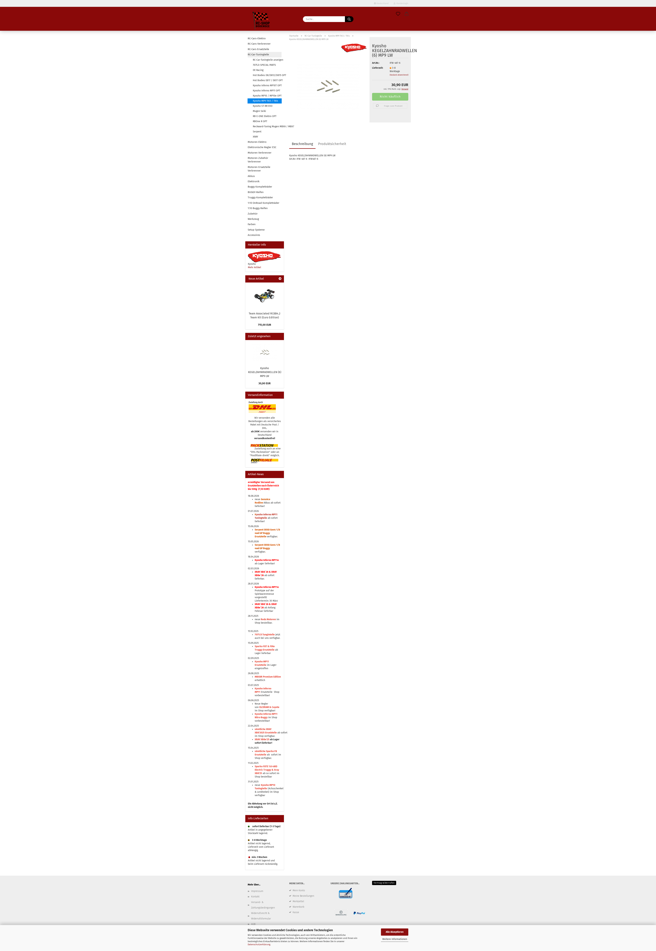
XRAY (255, 136)
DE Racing (258, 70)
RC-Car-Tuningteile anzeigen (267, 59)
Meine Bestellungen (303, 895)
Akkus (251, 176)
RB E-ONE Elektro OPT (264, 116)
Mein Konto (299, 890)
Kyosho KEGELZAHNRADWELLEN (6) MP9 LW (264, 372)
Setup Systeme (256, 229)
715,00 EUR (264, 324)
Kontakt (255, 896)
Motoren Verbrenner (259, 152)
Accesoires (254, 235)
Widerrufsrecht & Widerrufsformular (261, 916)
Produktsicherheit (332, 144)
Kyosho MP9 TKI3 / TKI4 (265, 100)
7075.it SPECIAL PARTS (264, 65)
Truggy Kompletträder (260, 197)
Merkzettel (298, 901)
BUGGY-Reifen (256, 192)
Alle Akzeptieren (395, 932)
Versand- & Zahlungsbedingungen (263, 905)
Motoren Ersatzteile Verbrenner (259, 169)
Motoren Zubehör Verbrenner (258, 159)
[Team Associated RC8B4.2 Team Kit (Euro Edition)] (265, 296)
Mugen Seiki (259, 111)
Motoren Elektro (257, 141)
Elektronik (253, 181)
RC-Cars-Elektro (257, 38)
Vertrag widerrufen (384, 883)
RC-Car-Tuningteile (258, 54)
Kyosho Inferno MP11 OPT (266, 90)
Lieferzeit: (377, 67)
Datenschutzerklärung (259, 944)
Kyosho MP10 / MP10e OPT (267, 95)
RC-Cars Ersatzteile (258, 49)
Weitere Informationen (394, 939)
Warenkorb (298, 906)
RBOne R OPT (260, 121)
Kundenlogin (401, 3)
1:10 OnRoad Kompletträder (263, 202)
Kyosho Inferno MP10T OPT (267, 85)
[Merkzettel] (398, 14)
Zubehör (253, 213)
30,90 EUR (264, 383)
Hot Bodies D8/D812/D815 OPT (267, 75)
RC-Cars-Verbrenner (259, 43)
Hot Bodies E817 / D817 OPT (267, 80)
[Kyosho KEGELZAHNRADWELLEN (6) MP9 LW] (328, 86)
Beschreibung (302, 144)
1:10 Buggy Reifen (258, 208)
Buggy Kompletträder (260, 186)
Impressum (257, 891)
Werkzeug (253, 218)
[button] (406, 14)
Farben (252, 224)
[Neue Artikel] (280, 279)
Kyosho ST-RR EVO (262, 106)
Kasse (296, 912)
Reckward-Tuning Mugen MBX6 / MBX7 (267, 126)
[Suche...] (349, 19)
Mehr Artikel (254, 267)
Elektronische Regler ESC (262, 147)
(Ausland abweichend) (399, 75)
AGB (253, 924)
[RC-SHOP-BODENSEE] (261, 21)
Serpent (257, 131)
